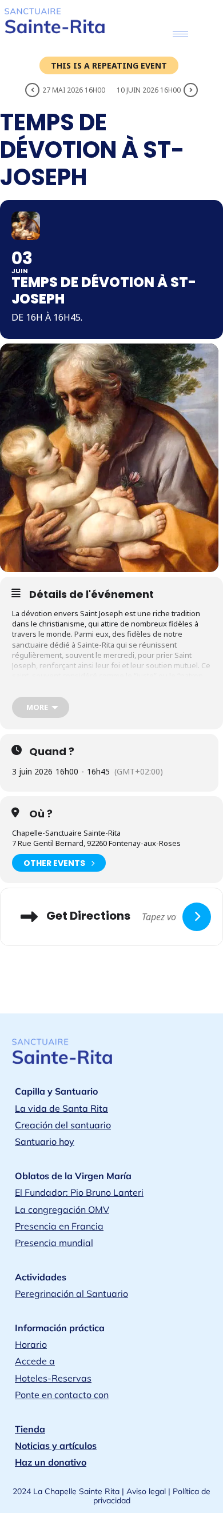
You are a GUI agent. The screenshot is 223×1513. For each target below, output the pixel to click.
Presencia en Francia (59, 1226)
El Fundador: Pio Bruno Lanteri (79, 1192)
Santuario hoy (44, 1141)
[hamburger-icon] (180, 34)
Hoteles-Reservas (53, 1378)
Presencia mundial (54, 1242)
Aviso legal (146, 1491)
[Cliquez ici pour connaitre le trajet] (196, 917)
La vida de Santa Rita (61, 1108)
